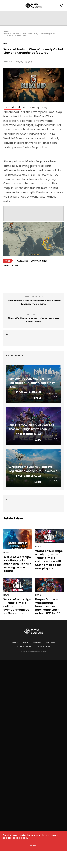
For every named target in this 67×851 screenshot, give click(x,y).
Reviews (37, 642)
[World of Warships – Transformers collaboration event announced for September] (17, 585)
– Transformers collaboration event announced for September (17, 606)
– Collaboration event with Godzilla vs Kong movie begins (17, 564)
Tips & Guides (43, 646)
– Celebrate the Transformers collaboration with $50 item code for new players (49, 559)
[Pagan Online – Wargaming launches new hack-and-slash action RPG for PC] (49, 585)
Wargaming (23, 261)
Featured (50, 642)
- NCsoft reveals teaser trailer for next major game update (34, 320)
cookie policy (20, 837)
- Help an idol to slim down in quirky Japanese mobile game (33, 302)
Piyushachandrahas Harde (28, 394)
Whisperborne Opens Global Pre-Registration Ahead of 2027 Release (33, 469)
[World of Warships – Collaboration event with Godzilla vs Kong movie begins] (17, 539)
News (6, 43)
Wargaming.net (39, 261)
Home (6, 31)
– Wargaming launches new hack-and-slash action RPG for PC (48, 606)
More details (12, 107)
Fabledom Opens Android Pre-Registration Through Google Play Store (32, 383)
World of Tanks (12, 265)
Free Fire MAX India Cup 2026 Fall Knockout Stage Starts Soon (31, 427)
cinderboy (8, 62)
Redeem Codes (24, 646)
